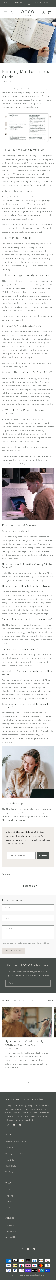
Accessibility (10, 1237)
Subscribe (43, 855)
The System (10, 1172)
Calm (23, 228)
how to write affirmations (33, 363)
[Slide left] (22, 1083)
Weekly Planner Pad (14, 1154)
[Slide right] (34, 1083)
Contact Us (10, 1208)
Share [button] (7, 874)
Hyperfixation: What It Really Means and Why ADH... (24, 1042)
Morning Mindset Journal (16, 1142)
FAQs (7, 1189)
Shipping (9, 1196)
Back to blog (30, 886)
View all (50, 1001)
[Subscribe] (47, 983)
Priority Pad (10, 1160)
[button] (5, 13)
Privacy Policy (11, 1225)
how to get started (14, 320)
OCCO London (23, 1275)
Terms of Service (12, 1231)
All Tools (9, 1148)
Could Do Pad (11, 1166)
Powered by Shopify (36, 1275)
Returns (8, 1202)
